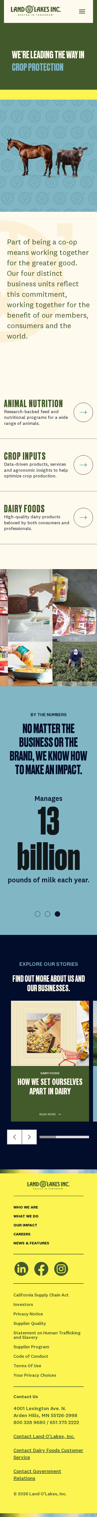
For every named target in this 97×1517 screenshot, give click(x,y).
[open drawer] (82, 11)
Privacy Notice (28, 1314)
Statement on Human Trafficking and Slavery (47, 1335)
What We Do (26, 1216)
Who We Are (25, 1207)
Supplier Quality (29, 1323)
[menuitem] (48, 1207)
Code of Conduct (30, 1356)
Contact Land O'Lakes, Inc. (44, 1436)
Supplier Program (31, 1347)
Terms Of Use (27, 1365)
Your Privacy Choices (34, 1375)
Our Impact (25, 1224)
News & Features (31, 1242)
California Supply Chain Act (41, 1295)
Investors (23, 1304)
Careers (22, 1233)
